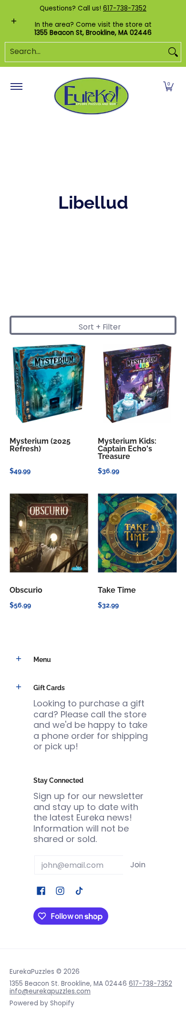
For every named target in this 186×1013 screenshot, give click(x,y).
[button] (168, 87)
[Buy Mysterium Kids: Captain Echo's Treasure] (137, 383)
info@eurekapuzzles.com (50, 991)
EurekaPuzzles (32, 971)
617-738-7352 (124, 8)
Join (137, 864)
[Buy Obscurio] (49, 532)
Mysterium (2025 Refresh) (40, 445)
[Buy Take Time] (137, 532)
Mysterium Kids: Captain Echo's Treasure (127, 449)
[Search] (173, 52)
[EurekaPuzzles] (91, 96)
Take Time (117, 590)
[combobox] (85, 52)
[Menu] (16, 87)
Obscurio (26, 590)
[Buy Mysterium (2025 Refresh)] (49, 383)
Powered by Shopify (42, 1003)
